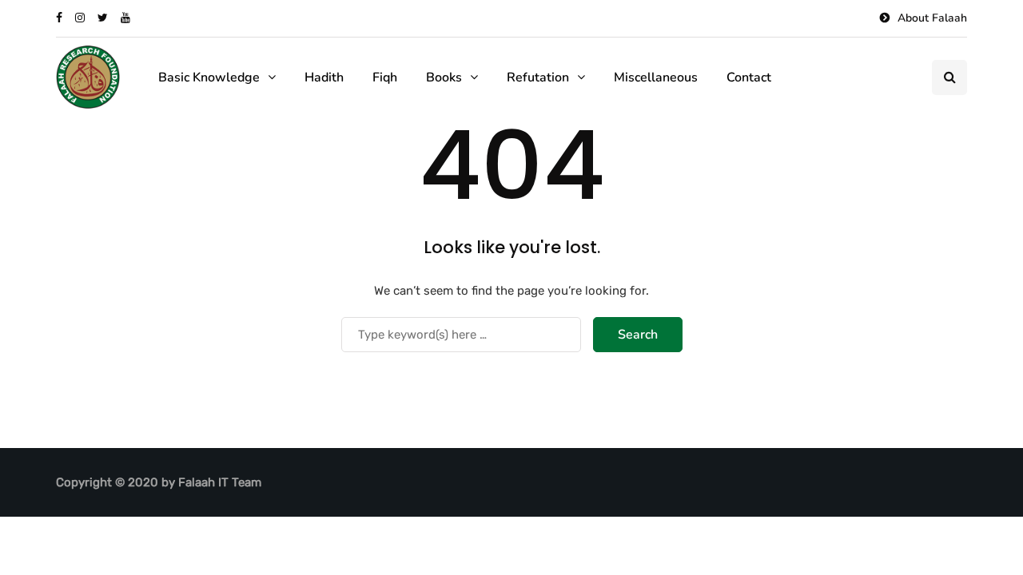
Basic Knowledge (209, 77)
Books (444, 77)
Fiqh (384, 77)
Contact (748, 77)
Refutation (538, 77)
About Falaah (932, 18)
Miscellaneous (656, 77)
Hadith (324, 77)
